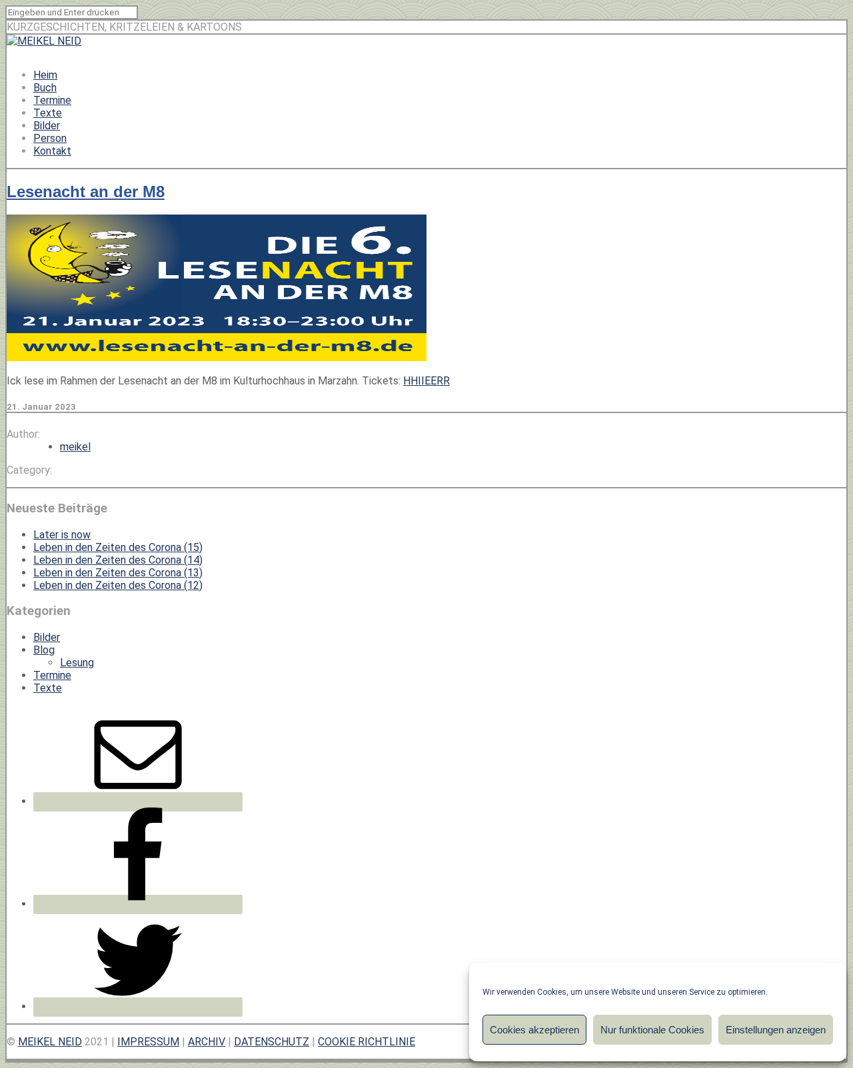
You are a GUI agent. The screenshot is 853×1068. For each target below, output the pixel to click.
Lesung (77, 662)
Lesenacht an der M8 (86, 192)
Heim (45, 75)
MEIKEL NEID (50, 1041)
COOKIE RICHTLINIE (366, 1041)
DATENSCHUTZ (271, 1041)
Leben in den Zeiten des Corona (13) (118, 572)
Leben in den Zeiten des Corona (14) (118, 560)
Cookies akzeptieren (534, 1029)
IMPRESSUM (148, 1041)
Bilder (46, 125)
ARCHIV (206, 1041)
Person (50, 138)
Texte (47, 113)
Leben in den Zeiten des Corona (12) (118, 585)
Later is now (62, 534)
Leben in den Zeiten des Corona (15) (118, 547)
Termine (52, 100)
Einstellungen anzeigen (776, 1029)
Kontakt (52, 151)
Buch (45, 87)
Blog (44, 650)
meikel (75, 446)
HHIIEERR (426, 380)
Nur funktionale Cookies (652, 1029)
